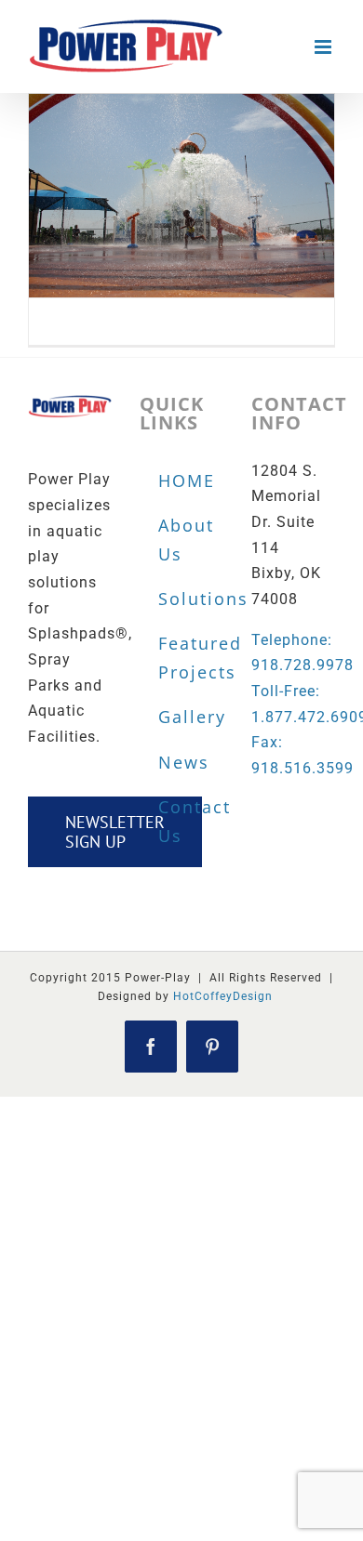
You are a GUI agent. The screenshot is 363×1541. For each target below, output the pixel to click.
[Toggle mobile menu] (325, 47)
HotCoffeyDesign (223, 996)
